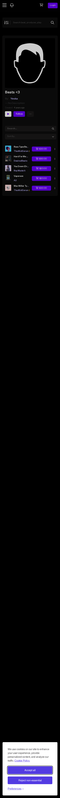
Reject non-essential (30, 780)
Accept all (30, 770)
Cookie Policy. (22, 760)
